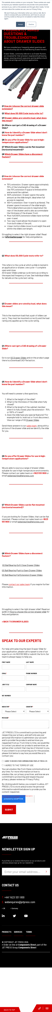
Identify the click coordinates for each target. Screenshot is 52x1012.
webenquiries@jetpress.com (20, 475)
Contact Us (10, 885)
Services (18, 932)
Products (6, 932)
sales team (32, 425)
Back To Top (9, 1010)
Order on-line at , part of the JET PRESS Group (24, 946)
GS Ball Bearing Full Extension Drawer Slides (22, 575)
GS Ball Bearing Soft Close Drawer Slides (21, 565)
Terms (29, 932)
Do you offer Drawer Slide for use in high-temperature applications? (23, 140)
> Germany (14, 908)
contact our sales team (19, 584)
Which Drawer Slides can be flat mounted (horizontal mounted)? (23, 148)
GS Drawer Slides (18, 357)
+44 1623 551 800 (13, 897)
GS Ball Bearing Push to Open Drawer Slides (22, 570)
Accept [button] (20, 24)
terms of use (26, 765)
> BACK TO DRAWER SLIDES (15, 621)
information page (13, 237)
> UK (3, 908)
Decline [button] (31, 24)
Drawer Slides (32, 420)
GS (24, 420)
